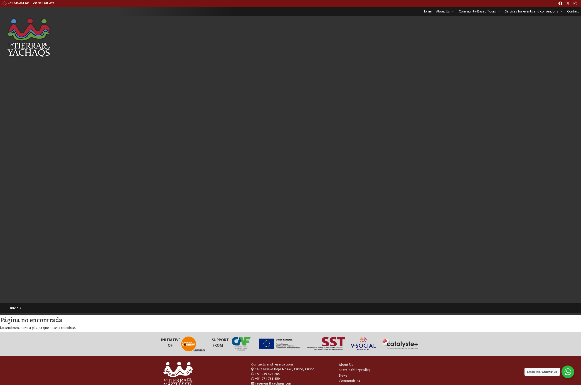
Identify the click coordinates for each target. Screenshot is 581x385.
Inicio (14, 308)
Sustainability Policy (354, 370)
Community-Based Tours (477, 11)
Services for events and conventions (531, 11)
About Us (443, 11)
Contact (573, 11)
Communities (349, 380)
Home (427, 11)
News (343, 375)
